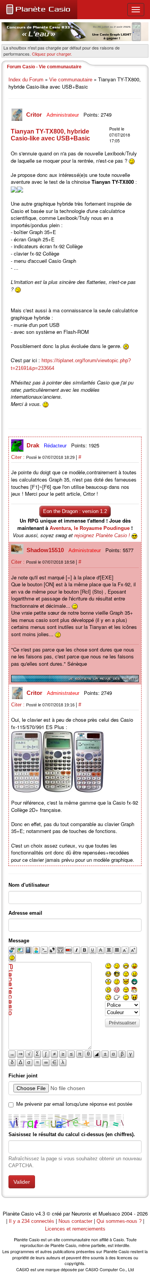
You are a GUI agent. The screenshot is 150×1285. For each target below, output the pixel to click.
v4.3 (40, 1214)
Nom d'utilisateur (28, 885)
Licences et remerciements (75, 1229)
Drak (34, 445)
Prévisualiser (122, 1023)
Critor (34, 114)
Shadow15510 (46, 550)
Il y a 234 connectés (32, 1221)
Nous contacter (75, 1221)
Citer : (18, 457)
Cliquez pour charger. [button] (52, 54)
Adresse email (25, 913)
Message (18, 941)
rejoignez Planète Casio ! (102, 535)
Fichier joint (22, 1076)
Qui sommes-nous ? (119, 1221)
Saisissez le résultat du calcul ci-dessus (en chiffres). (71, 1134)
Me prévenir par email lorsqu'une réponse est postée (74, 1104)
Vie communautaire (70, 79)
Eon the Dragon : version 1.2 (75, 511)
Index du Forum (25, 79)
